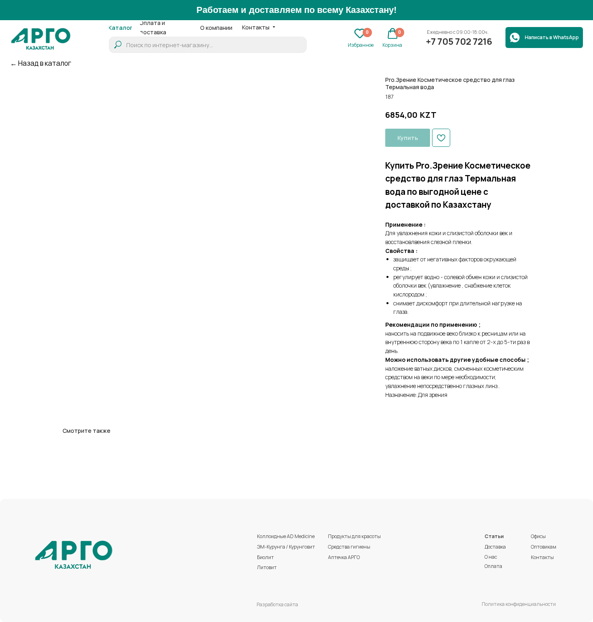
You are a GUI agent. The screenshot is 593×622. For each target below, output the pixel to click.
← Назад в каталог (40, 63)
